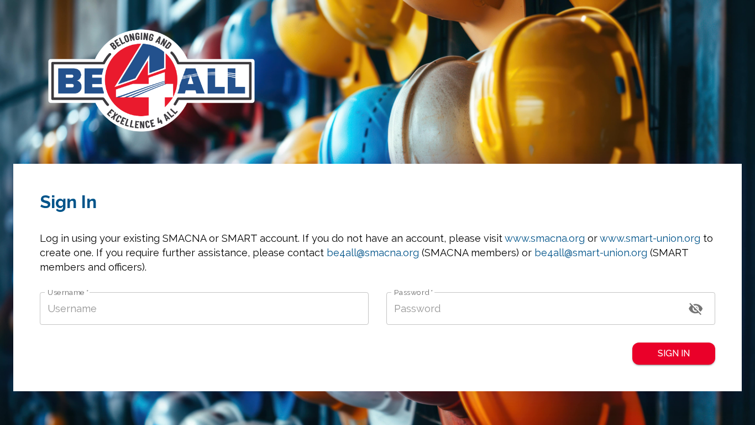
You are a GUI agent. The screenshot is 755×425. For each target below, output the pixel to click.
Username (68, 292)
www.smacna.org (545, 238)
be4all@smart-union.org (590, 252)
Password (413, 292)
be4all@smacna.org (373, 252)
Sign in (674, 353)
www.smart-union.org (650, 238)
